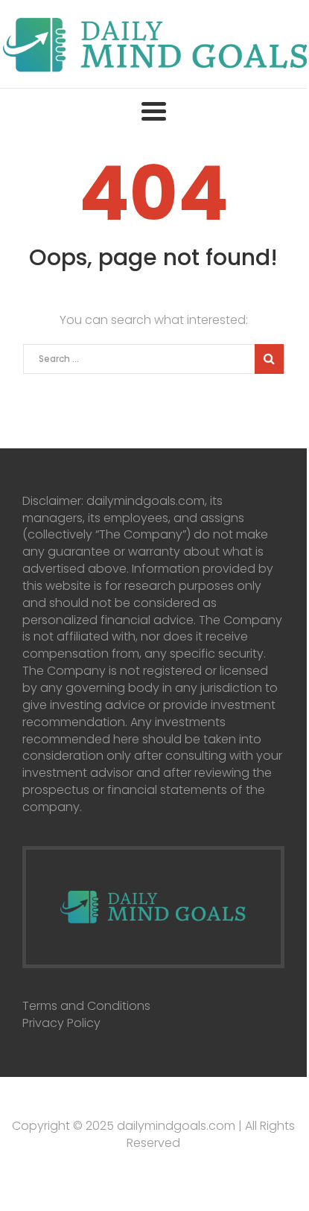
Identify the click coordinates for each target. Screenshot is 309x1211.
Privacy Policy (61, 1023)
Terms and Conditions (86, 1005)
